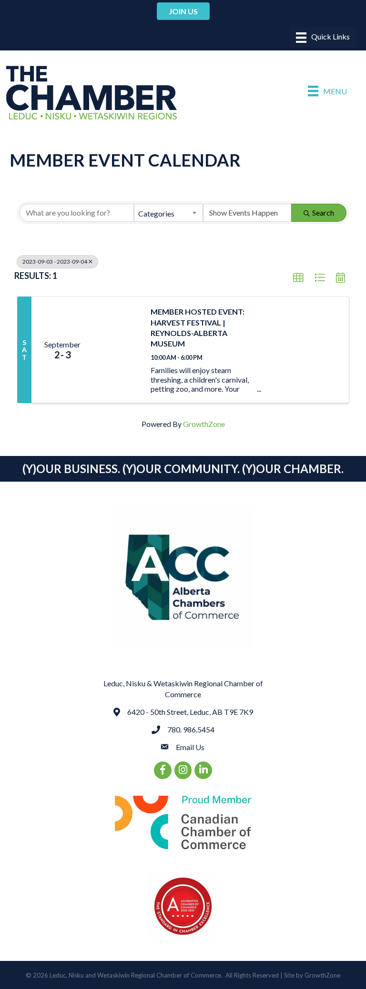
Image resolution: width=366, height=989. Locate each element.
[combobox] (168, 213)
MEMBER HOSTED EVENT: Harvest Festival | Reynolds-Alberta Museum (197, 327)
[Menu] (322, 37)
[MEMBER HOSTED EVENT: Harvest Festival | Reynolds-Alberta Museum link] (117, 350)
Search (323, 212)
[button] (298, 277)
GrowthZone (204, 423)
